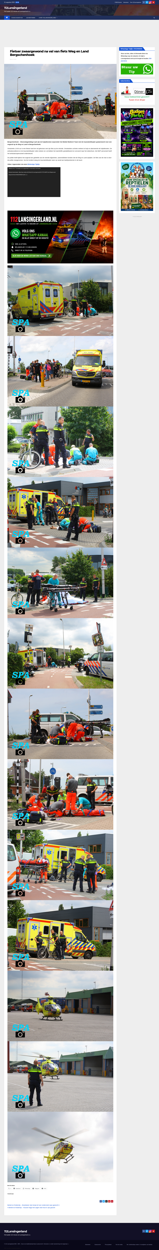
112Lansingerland (15, 8)
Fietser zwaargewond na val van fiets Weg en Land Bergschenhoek (49, 53)
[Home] (7, 18)
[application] (33, 182)
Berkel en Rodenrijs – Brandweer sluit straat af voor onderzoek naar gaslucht (33, 1205)
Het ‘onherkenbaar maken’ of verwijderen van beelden (139, 1244)
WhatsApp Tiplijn (33, 164)
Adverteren (126, 2)
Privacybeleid (108, 1244)
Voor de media (119, 1244)
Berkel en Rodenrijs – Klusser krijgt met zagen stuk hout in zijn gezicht (31, 1207)
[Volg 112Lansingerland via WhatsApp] (60, 237)
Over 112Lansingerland (135, 2)
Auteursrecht (98, 1244)
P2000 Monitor (118, 2)
